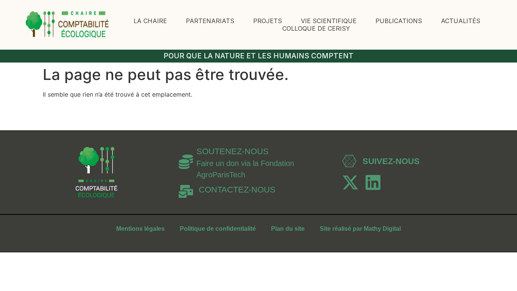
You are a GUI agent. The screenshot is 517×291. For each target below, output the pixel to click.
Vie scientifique (329, 21)
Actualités (460, 21)
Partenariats (210, 21)
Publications (398, 21)
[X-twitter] (350, 182)
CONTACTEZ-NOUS (237, 189)
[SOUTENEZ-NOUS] (186, 162)
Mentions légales (140, 228)
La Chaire (150, 21)
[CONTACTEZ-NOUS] (186, 191)
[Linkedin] (373, 182)
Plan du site (288, 228)
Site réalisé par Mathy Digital (360, 228)
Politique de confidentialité (218, 228)
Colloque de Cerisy (316, 28)
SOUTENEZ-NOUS (232, 151)
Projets (267, 21)
